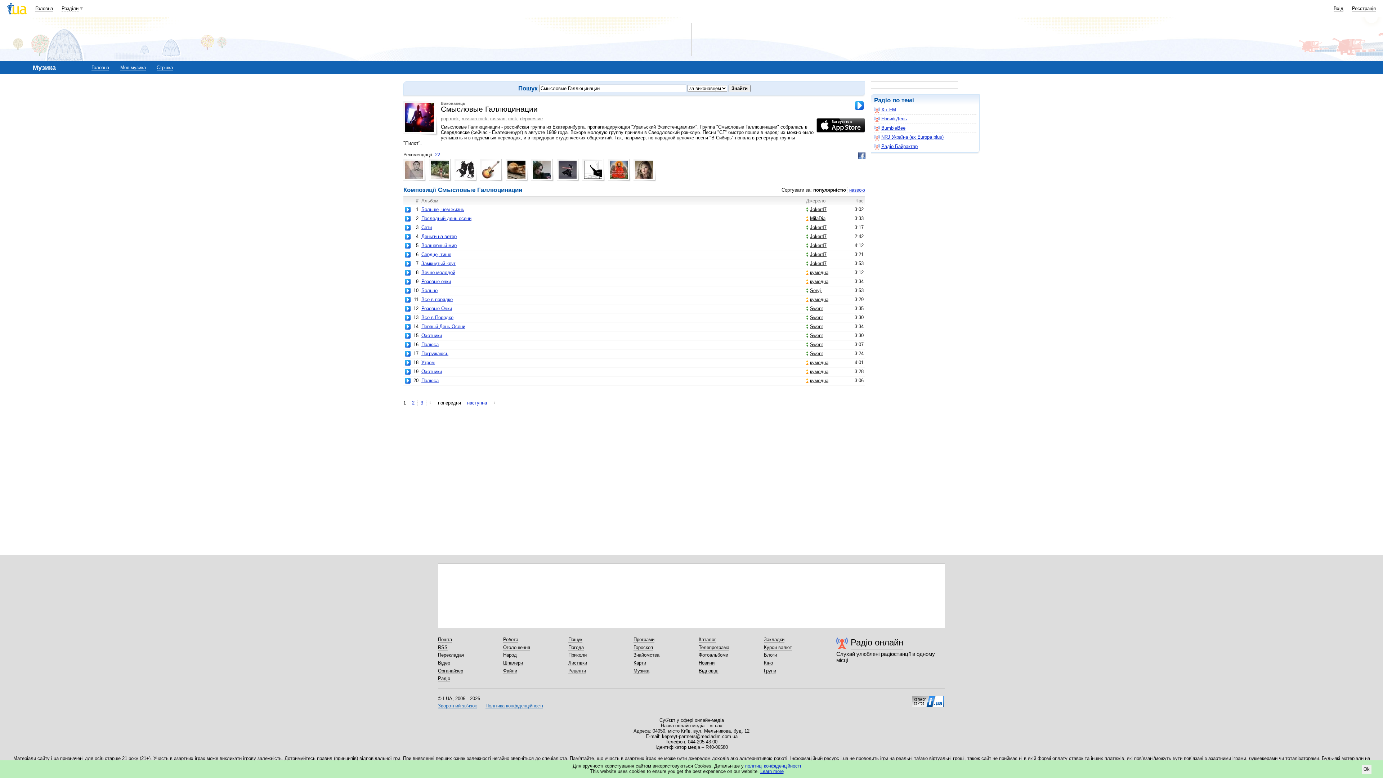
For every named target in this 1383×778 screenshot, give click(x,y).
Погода (576, 647)
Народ (510, 655)
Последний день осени (446, 218)
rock (512, 118)
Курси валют (778, 647)
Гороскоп (643, 647)
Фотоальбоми (713, 655)
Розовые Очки (436, 308)
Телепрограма (714, 647)
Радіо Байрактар (899, 146)
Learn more (772, 771)
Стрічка (165, 67)
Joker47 (818, 209)
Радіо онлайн (877, 642)
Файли (510, 671)
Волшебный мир (439, 245)
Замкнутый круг (438, 263)
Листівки (577, 663)
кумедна (819, 272)
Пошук (575, 639)
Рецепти (577, 671)
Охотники (431, 335)
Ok (1367, 769)
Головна (44, 8)
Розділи (70, 8)
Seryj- (816, 290)
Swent (816, 308)
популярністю (829, 190)
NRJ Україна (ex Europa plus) (912, 137)
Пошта (445, 639)
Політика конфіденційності (514, 705)
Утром (428, 362)
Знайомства (646, 655)
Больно (429, 290)
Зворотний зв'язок (457, 705)
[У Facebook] (861, 155)
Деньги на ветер (439, 236)
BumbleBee (893, 128)
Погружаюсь (434, 353)
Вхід (1338, 8)
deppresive (531, 118)
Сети (426, 227)
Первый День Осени (443, 326)
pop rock (450, 118)
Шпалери (513, 663)
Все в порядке (437, 299)
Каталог (707, 639)
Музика (641, 671)
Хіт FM (888, 109)
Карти (640, 663)
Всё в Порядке (437, 317)
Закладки (774, 639)
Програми (644, 639)
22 (437, 154)
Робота (510, 639)
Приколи (577, 655)
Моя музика (133, 67)
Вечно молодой (438, 272)
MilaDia (817, 218)
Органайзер (450, 671)
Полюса (430, 344)
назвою (857, 190)
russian (497, 118)
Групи (770, 671)
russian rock (474, 118)
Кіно (768, 663)
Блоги (770, 655)
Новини (707, 663)
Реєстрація (1364, 8)
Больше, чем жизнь (442, 209)
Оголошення (516, 647)
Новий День (894, 118)
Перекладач (451, 655)
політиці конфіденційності (773, 766)
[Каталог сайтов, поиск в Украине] (928, 699)
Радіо (882, 100)
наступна (477, 403)
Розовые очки (436, 281)
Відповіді (709, 671)
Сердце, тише (436, 254)
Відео (444, 663)
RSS (443, 647)
